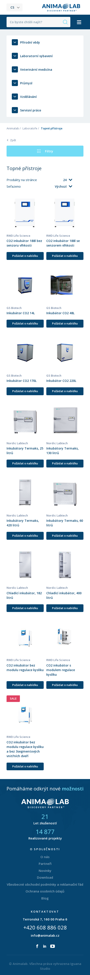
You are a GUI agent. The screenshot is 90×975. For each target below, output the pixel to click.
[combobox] (55, 180)
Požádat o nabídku (25, 256)
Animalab (13, 128)
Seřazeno (14, 186)
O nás (45, 857)
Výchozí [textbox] (61, 186)
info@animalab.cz (45, 935)
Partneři (45, 863)
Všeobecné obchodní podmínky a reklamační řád (45, 884)
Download (45, 877)
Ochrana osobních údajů (45, 891)
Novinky (45, 870)
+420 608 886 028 (45, 927)
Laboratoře (29, 128)
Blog (45, 898)
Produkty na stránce (22, 180)
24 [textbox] (65, 180)
